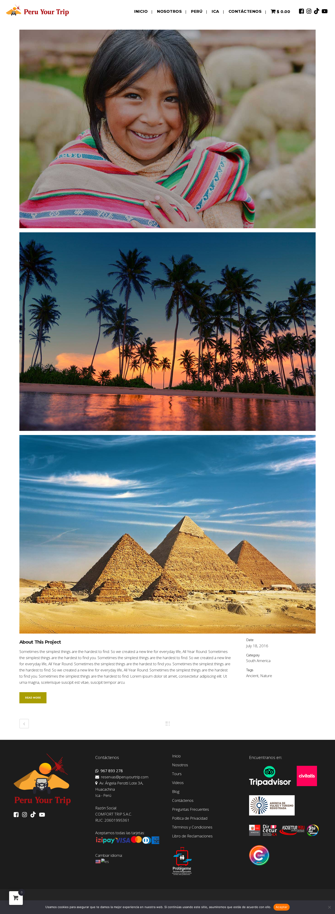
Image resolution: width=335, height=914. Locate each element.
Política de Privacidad (189, 818)
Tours (177, 773)
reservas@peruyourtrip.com (123, 776)
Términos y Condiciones (192, 827)
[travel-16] (167, 536)
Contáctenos (182, 800)
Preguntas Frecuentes (190, 809)
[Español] (105, 861)
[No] (329, 907)
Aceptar (281, 907)
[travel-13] (167, 333)
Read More (33, 697)
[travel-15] (167, 130)
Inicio (176, 756)
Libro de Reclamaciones (192, 836)
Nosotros (180, 764)
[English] (98, 861)
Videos (178, 782)
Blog (175, 791)
